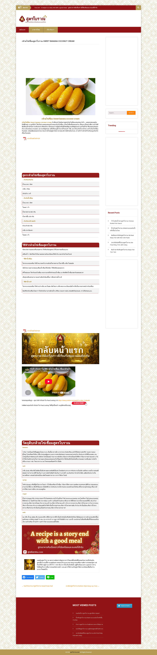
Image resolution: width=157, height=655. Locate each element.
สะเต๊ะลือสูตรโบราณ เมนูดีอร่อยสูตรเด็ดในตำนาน (89, 629)
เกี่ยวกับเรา (50, 30)
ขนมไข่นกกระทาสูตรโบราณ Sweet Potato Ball (37, 586)
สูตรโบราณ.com (74, 652)
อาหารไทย (36, 30)
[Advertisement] (60, 61)
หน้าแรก (22, 30)
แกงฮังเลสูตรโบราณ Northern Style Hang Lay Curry (82, 586)
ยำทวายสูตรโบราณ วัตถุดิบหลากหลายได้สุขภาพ (89, 624)
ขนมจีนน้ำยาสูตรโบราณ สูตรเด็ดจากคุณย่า (88, 613)
